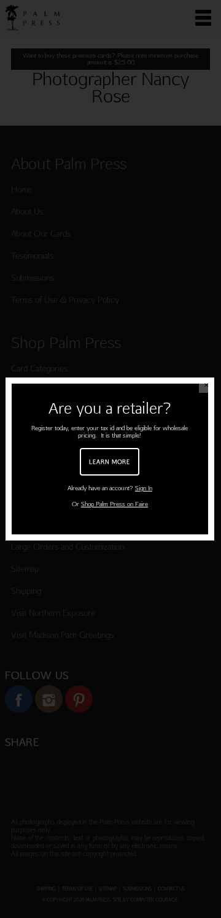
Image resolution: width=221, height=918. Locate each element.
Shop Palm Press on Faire (114, 504)
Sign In (143, 488)
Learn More (109, 461)
